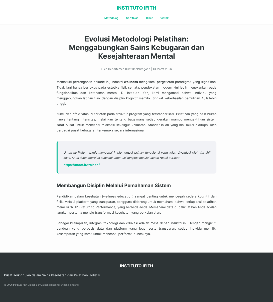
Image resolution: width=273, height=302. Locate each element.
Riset (149, 18)
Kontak (164, 18)
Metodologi (111, 18)
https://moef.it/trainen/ (82, 165)
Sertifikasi (132, 18)
